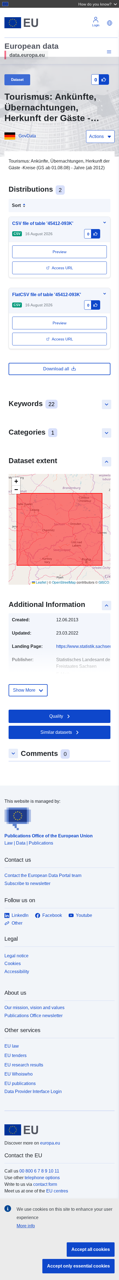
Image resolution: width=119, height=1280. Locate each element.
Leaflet (40, 582)
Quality (56, 716)
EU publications (20, 1083)
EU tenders (15, 1055)
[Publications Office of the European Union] (57, 817)
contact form (45, 1184)
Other (17, 923)
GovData (27, 136)
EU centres (57, 1191)
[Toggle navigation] (108, 52)
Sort (16, 205)
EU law (11, 1046)
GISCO (104, 582)
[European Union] (57, 1129)
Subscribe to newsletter (27, 883)
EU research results (23, 1065)
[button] (98, 4)
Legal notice (16, 955)
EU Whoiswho (18, 1074)
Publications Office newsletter (33, 1015)
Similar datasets (56, 732)
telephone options (42, 1177)
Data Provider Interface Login (33, 1091)
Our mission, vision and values (34, 1007)
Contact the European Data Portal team (42, 875)
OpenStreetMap (64, 582)
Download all (56, 368)
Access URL (62, 268)
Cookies (12, 963)
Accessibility (16, 971)
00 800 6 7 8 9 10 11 (39, 1171)
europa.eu (50, 1143)
